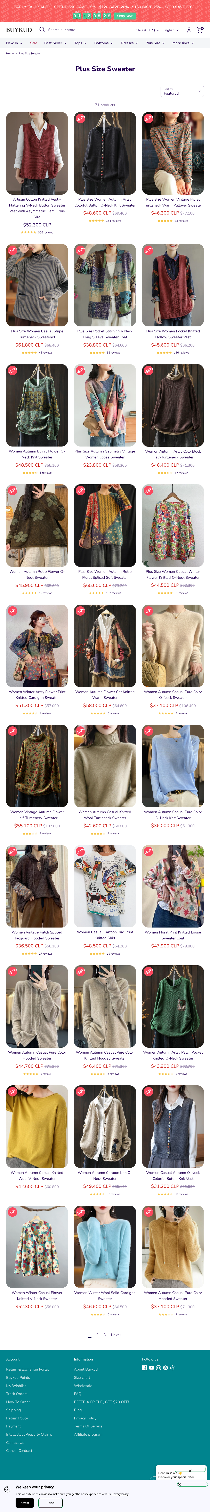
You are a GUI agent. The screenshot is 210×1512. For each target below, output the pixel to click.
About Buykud (86, 1369)
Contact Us (15, 1442)
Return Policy (17, 1418)
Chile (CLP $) (145, 30)
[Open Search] (42, 29)
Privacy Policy (85, 1418)
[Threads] (172, 1367)
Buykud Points (18, 1377)
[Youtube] (151, 1367)
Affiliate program (88, 1434)
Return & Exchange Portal (27, 1369)
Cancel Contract (19, 1450)
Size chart (82, 1377)
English (168, 30)
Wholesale (83, 1385)
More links (181, 43)
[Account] (189, 30)
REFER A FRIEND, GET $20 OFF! (101, 1401)
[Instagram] (158, 1367)
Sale (33, 43)
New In (12, 43)
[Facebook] (144, 1367)
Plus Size (153, 43)
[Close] (192, 1484)
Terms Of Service (88, 1426)
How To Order (18, 1401)
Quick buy (37, 187)
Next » (116, 1334)
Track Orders (16, 1393)
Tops (78, 43)
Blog (78, 1410)
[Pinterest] (165, 1367)
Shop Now (124, 16)
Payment (13, 1426)
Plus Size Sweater (30, 53)
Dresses (128, 43)
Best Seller (53, 43)
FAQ (77, 1393)
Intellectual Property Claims (29, 1434)
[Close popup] (190, 1469)
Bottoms (102, 43)
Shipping (13, 1410)
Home (10, 53)
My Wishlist (16, 1385)
